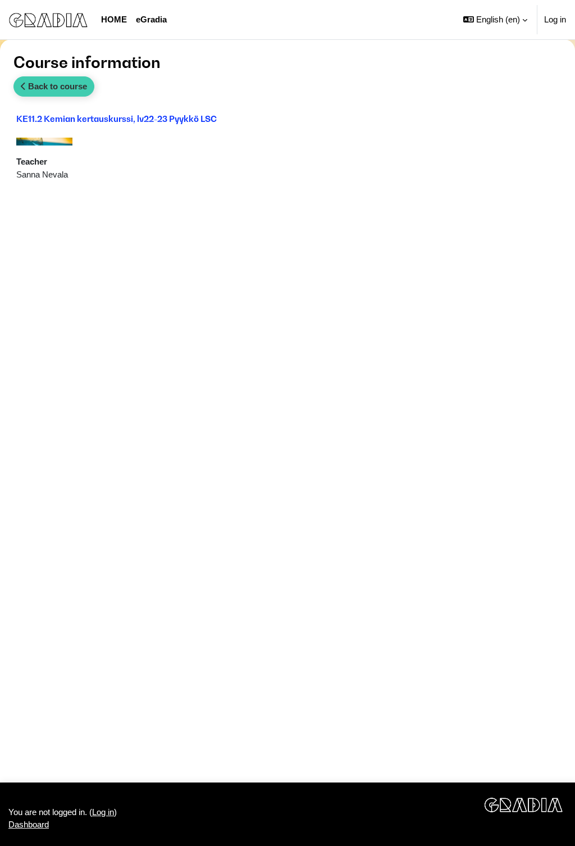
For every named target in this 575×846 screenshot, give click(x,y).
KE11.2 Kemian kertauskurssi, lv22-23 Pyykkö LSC (116, 118)
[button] (495, 19)
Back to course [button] (56, 86)
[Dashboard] (48, 19)
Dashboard (28, 824)
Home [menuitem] (114, 19)
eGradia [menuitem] (151, 19)
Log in (555, 19)
